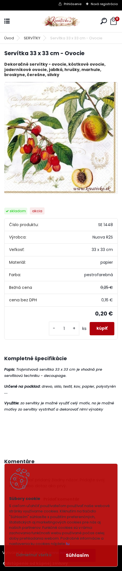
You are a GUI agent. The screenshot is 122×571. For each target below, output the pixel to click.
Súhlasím (77, 555)
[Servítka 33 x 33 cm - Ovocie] (61, 138)
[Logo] (61, 21)
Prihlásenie (72, 4)
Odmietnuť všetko (33, 555)
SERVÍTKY (32, 38)
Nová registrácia (104, 4)
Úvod (9, 38)
